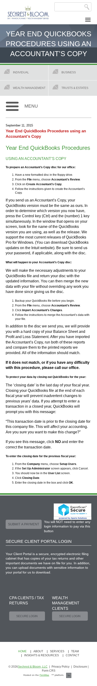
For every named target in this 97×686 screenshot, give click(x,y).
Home (22, 651)
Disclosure (80, 666)
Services (57, 651)
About (38, 651)
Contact (72, 655)
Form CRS (48, 670)
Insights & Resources (41, 655)
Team (75, 651)
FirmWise (44, 675)
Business (68, 72)
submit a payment (23, 524)
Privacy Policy (60, 666)
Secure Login (27, 616)
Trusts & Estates (74, 87)
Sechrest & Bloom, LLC (33, 666)
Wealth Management (29, 87)
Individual (21, 72)
